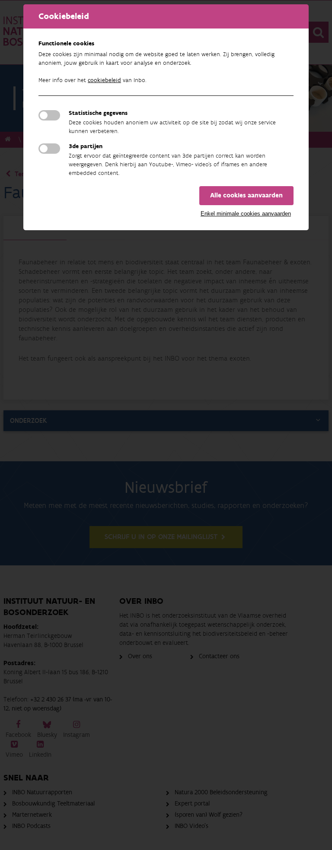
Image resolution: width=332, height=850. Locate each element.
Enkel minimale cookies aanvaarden (246, 213)
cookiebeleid (104, 80)
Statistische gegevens (98, 113)
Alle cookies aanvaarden (246, 195)
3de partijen (85, 146)
